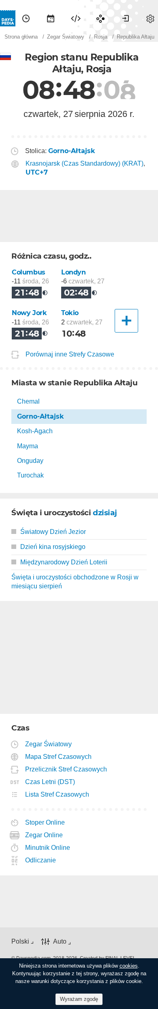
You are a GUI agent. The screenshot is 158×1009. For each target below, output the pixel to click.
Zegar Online (44, 835)
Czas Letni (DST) (50, 781)
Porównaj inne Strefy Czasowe (70, 354)
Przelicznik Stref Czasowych (66, 769)
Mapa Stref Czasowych (59, 756)
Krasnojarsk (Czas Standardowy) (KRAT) (84, 163)
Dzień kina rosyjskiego (52, 546)
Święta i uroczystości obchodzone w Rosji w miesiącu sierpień (75, 582)
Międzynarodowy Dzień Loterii (63, 562)
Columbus (28, 272)
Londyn (73, 272)
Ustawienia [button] (150, 18)
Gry (100, 18)
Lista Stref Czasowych (57, 794)
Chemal (28, 401)
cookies (129, 966)
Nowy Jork (29, 313)
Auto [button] (59, 941)
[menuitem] (26, 18)
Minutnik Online (48, 847)
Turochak (30, 475)
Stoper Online (45, 822)
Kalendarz (50, 18)
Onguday (30, 460)
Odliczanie (41, 860)
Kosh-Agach (35, 431)
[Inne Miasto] (126, 321)
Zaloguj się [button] (125, 18)
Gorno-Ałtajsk (40, 416)
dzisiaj (105, 512)
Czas (26, 18)
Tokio (70, 313)
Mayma (27, 446)
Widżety (75, 18)
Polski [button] (20, 941)
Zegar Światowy (49, 744)
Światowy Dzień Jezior (53, 531)
